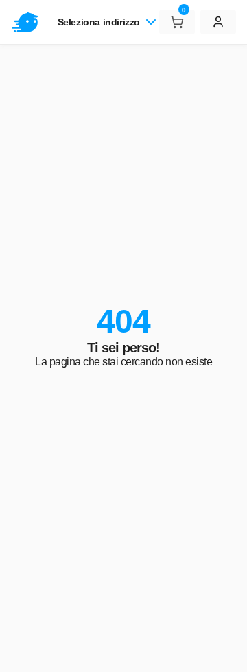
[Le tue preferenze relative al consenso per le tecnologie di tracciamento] (223, 648)
